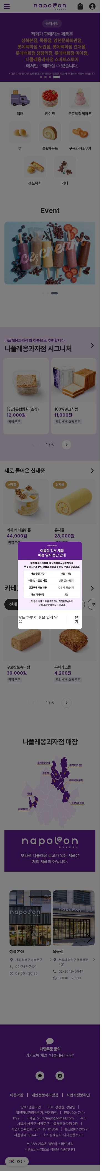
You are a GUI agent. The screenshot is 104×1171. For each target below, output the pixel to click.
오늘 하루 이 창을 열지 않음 (38, 620)
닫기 (76, 620)
